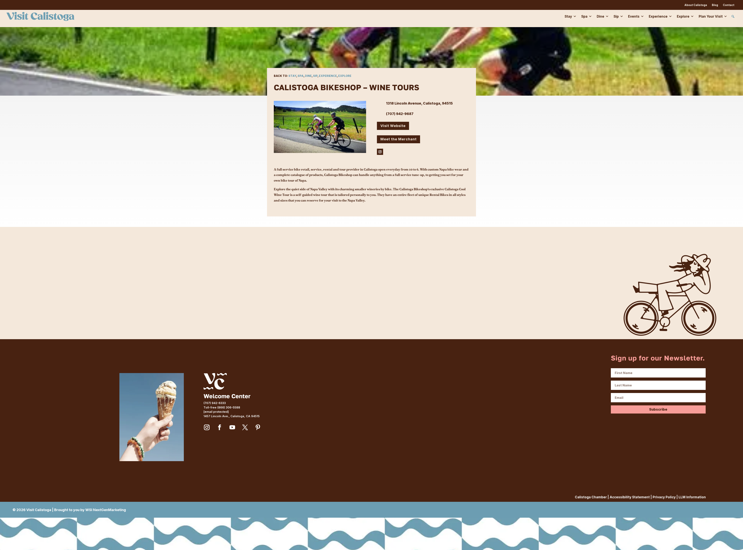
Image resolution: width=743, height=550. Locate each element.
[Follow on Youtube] (232, 427)
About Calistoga (695, 5)
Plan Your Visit (711, 16)
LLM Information (692, 497)
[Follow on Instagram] (380, 152)
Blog (715, 5)
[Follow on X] (245, 427)
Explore (683, 16)
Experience (658, 16)
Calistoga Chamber (591, 497)
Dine (600, 16)
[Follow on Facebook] (219, 427)
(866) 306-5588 (228, 407)
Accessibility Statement (630, 497)
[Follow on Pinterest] (258, 427)
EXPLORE (344, 75)
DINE (308, 75)
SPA (301, 75)
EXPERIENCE (328, 75)
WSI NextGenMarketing (105, 510)
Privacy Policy (664, 497)
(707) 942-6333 (215, 403)
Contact (728, 5)
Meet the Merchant (398, 139)
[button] (733, 16)
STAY (292, 75)
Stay (568, 16)
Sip (616, 16)
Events (633, 16)
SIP (315, 75)
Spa (584, 16)
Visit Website (393, 126)
